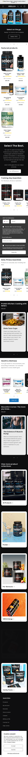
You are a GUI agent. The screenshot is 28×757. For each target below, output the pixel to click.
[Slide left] (10, 209)
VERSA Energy (8, 619)
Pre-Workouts (8, 587)
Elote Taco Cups (10, 328)
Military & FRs (6, 719)
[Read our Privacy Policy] (24, 229)
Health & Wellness (9, 656)
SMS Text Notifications (8, 218)
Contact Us (6, 722)
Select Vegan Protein (7, 131)
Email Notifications (7, 237)
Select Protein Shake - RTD (20, 74)
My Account (6, 705)
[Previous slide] (10, 44)
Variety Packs (8, 690)
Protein (5, 545)
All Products (7, 503)
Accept (13, 746)
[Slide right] (17, 209)
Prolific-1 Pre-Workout (6, 204)
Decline (13, 750)
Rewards (5, 709)
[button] (3, 6)
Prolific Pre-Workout (18, 204)
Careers (5, 715)
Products (5, 702)
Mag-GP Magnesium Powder (18, 391)
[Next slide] (17, 44)
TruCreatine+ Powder (20, 98)
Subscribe (14, 252)
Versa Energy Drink (7, 98)
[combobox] (6, 221)
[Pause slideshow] (26, 44)
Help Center (6, 725)
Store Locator (7, 712)
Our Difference (14, 171)
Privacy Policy (11, 742)
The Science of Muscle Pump (13, 433)
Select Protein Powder (7, 74)
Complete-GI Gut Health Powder (6, 391)
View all (3, 308)
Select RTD (14, 36)
